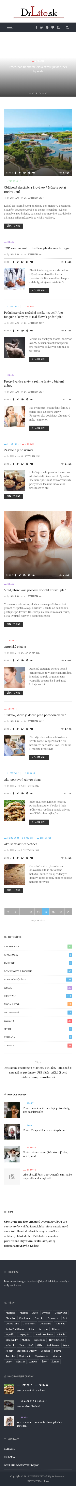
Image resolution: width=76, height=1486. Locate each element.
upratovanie (41, 1356)
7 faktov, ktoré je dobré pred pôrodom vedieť (35, 715)
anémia (24, 1312)
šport (44, 1361)
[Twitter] (41, 27)
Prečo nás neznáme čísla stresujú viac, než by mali (38, 69)
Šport (37, 1028)
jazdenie (60, 1323)
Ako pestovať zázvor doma (22, 780)
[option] (38, 66)
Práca (66, 1345)
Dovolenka (45, 1323)
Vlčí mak (20, 1361)
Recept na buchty (26, 1350)
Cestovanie (14, 181)
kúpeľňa (10, 1334)
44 (38, 912)
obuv (21, 1345)
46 (53, 912)
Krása (11, 242)
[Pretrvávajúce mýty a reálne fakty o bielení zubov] (14, 416)
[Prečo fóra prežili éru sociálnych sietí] (12, 1132)
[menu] (9, 27)
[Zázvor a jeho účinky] (14, 480)
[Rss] (58, 27)
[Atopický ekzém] (14, 677)
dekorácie (53, 1318)
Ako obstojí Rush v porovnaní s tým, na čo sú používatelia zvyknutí (47, 1176)
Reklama (9, 1456)
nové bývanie (56, 1339)
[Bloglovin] (53, 27)
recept (9, 1350)
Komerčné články (37, 979)
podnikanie (53, 1345)
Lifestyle (13, 306)
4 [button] (40, 93)
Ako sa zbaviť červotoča (20, 844)
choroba (10, 1318)
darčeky (39, 1318)
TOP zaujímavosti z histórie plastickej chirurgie (37, 248)
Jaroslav (14, 198)
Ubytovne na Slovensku (20, 1221)
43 (30, 912)
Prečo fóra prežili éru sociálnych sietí (44, 1130)
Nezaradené (37, 1012)
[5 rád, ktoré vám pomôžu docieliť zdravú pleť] (38, 545)
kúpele (56, 1328)
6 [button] (47, 93)
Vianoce (57, 1356)
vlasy (9, 1361)
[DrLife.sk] (38, 12)
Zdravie (39, 61)
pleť (31, 1345)
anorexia (10, 1312)
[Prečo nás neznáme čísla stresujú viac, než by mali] (12, 1154)
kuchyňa (43, 1328)
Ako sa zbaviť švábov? (28, 1406)
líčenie (61, 1334)
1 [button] (30, 93)
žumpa (55, 1361)
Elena (13, 456)
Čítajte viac (13, 226)
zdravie (33, 1361)
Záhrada (30, 773)
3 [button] (37, 93)
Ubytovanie (25, 1356)
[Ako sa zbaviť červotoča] (14, 874)
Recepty (37, 1020)
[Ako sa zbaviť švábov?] (9, 1405)
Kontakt (9, 1448)
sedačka (45, 1350)
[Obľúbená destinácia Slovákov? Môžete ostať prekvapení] (38, 142)
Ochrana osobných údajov (21, 1465)
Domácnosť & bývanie (20, 838)
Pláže (40, 1345)
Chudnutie (37, 954)
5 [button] (43, 93)
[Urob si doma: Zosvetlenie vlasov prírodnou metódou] (9, 1421)
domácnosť (29, 1323)
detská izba (12, 1323)
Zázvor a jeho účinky (18, 450)
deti (65, 1318)
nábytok (10, 1345)
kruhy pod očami (15, 1328)
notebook (39, 1339)
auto (35, 1312)
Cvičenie (37, 962)
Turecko (10, 1356)
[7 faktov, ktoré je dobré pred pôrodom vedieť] (14, 745)
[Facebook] (36, 27)
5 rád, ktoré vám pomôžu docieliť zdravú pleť (35, 590)
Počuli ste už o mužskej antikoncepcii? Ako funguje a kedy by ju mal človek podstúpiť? (33, 314)
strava (57, 1350)
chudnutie (25, 1318)
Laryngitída (25, 1334)
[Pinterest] (47, 27)
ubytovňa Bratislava (33, 1241)
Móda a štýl (37, 1004)
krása (31, 1328)
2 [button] (34, 93)
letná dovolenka (44, 1334)
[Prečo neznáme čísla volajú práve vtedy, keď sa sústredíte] (12, 1110)
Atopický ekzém (15, 647)
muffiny (26, 1339)
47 (60, 912)
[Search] (67, 27)
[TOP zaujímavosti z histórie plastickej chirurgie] (14, 278)
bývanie (46, 1312)
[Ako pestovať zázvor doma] (14, 810)
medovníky (12, 1339)
